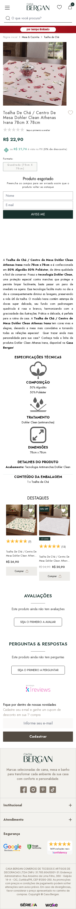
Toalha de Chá (51, 37)
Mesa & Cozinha (30, 37)
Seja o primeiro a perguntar (38, 670)
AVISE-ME (38, 214)
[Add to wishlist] (70, 112)
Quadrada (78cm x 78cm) (20, 166)
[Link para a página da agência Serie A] (28, 905)
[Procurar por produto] (8, 18)
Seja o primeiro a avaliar (38, 622)
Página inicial (10, 37)
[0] (70, 7)
